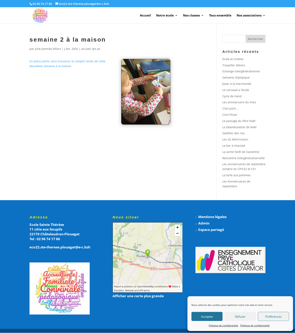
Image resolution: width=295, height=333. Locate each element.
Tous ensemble (220, 15)
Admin (204, 223)
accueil (86, 49)
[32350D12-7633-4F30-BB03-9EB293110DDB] (145, 124)
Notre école (165, 15)
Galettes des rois (233, 133)
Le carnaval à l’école (235, 90)
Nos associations (249, 15)
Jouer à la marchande (236, 84)
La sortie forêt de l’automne (240, 152)
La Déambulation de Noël (239, 127)
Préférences (273, 317)
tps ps (96, 49)
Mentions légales (212, 216)
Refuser (240, 317)
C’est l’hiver (229, 115)
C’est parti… (230, 108)
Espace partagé (211, 229)
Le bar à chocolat (233, 146)
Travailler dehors (233, 65)
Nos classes (191, 15)
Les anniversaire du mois (239, 102)
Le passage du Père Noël (238, 121)
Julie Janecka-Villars (48, 49)
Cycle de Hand (232, 96)
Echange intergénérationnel (241, 71)
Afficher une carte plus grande (138, 296)
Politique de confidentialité (223, 325)
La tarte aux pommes (236, 175)
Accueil (145, 15)
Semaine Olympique (236, 77)
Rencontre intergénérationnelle (243, 158)
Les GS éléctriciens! (235, 139)
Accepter (207, 317)
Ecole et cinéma (232, 59)
